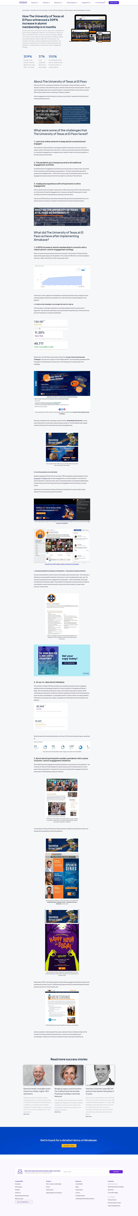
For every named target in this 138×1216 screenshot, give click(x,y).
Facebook (37, 478)
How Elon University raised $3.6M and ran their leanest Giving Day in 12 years (100, 1091)
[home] (23, 2)
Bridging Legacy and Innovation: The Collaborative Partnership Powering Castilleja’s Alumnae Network (68, 1092)
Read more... (26, 1114)
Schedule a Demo (69, 1145)
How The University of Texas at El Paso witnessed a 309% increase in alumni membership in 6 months (63, 10)
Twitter (45, 478)
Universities (33, 10)
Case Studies (25, 10)
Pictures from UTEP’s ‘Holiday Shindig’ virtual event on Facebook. (62, 564)
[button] (34, 2)
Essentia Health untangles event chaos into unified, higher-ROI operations (37, 1091)
